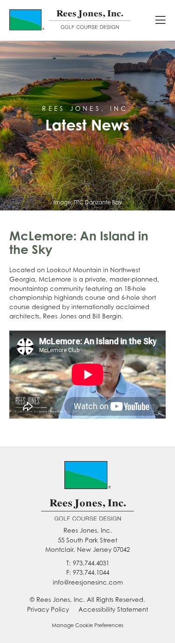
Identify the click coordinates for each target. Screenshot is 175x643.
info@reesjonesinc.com (88, 582)
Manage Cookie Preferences (87, 625)
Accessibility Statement (113, 609)
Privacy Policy (48, 609)
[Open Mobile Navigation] (160, 20)
